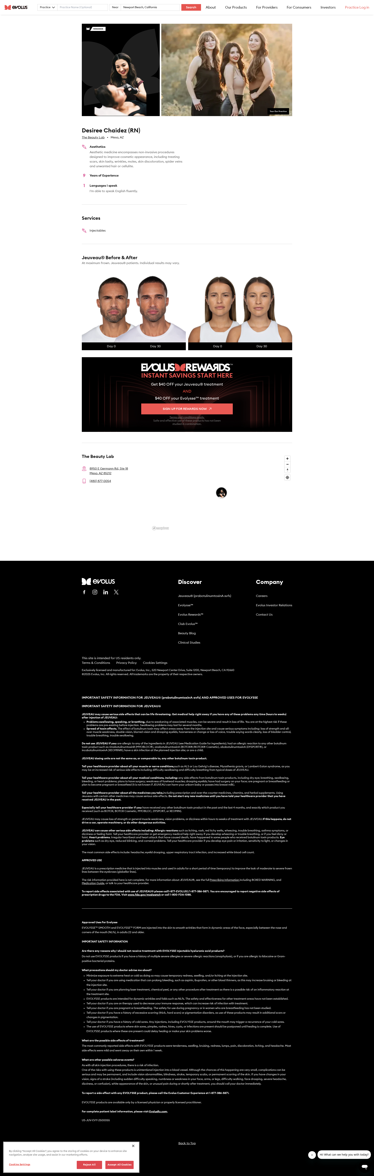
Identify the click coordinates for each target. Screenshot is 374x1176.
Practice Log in (357, 7)
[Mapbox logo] (160, 528)
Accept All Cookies (119, 1165)
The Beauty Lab (93, 137)
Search (191, 7)
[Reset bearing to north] (287, 470)
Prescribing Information (224, 880)
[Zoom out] (287, 464)
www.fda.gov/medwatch (144, 894)
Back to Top (187, 1143)
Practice (45, 7)
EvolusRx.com (158, 1111)
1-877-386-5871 (218, 1093)
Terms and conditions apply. (187, 417)
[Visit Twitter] (116, 592)
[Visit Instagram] (95, 592)
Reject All (89, 1165)
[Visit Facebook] (84, 592)
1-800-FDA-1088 (180, 894)
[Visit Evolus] (98, 581)
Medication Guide (93, 883)
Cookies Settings (155, 662)
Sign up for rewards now (185, 408)
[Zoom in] (287, 458)
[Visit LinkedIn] (105, 592)
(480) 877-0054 (100, 481)
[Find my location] (287, 477)
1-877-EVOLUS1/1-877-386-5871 (188, 891)
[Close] (133, 1146)
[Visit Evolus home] (17, 7)
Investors (328, 7)
